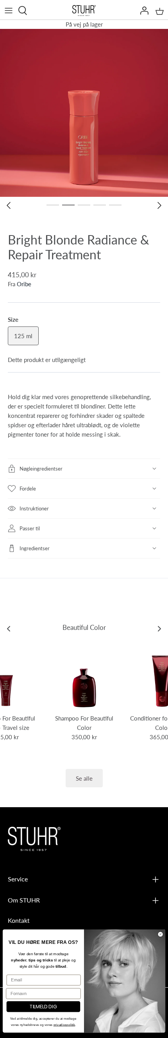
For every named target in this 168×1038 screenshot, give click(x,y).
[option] (84, 113)
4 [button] (99, 204)
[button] (84, 468)
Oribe (24, 284)
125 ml (23, 336)
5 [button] (115, 204)
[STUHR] (84, 10)
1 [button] (53, 204)
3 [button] (84, 204)
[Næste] (159, 205)
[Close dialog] (160, 934)
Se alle (84, 778)
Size (13, 319)
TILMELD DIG (43, 1006)
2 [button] (68, 204)
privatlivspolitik (64, 1025)
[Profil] (142, 10)
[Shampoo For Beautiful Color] (84, 676)
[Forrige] (8, 205)
